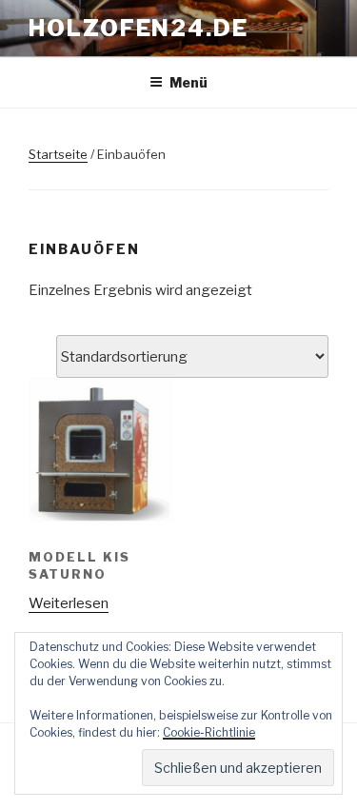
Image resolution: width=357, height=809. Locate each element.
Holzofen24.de (138, 28)
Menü (188, 82)
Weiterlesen (69, 603)
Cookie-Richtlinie (209, 732)
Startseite (58, 154)
